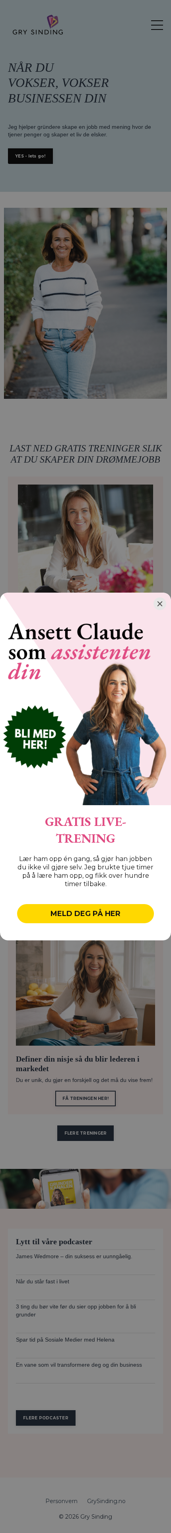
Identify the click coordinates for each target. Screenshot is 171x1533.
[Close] (160, 603)
